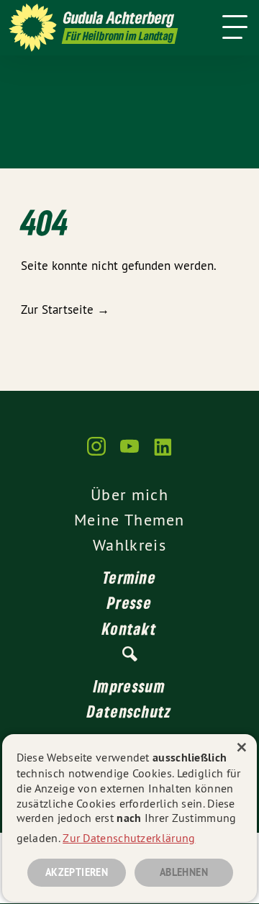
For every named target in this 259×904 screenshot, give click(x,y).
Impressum (129, 686)
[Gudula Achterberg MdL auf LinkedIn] (162, 453)
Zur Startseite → (65, 309)
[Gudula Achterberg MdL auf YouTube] (129, 453)
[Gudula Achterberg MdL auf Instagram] (96, 453)
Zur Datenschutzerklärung (129, 838)
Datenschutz (129, 711)
